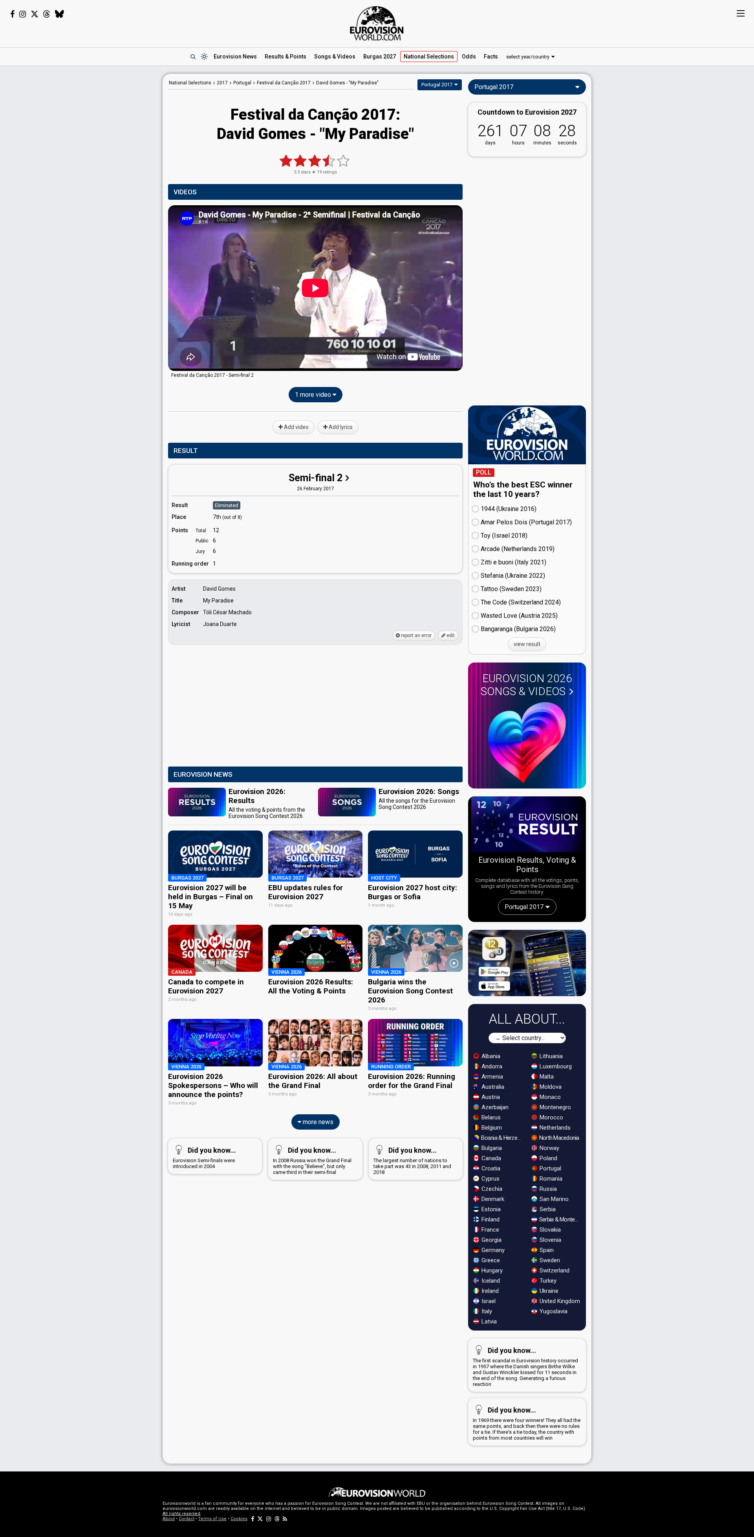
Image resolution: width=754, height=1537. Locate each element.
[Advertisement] (100, 191)
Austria (490, 1097)
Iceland (490, 1280)
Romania (550, 1178)
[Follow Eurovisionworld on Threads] (47, 14)
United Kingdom (559, 1301)
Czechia (491, 1188)
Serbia (547, 1209)
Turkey (547, 1280)
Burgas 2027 (379, 56)
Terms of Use (212, 1518)
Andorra (491, 1066)
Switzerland (553, 1270)
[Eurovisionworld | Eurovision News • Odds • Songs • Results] (377, 23)
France (489, 1229)
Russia (547, 1188)
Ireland (489, 1290)
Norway (548, 1148)
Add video (296, 427)
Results (285, 56)
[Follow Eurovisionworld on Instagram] (22, 14)
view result (527, 644)
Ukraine (548, 1290)
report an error (416, 635)
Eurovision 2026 (526, 685)
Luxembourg (555, 1066)
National (429, 56)
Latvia (488, 1321)
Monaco (549, 1097)
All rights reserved (181, 1513)
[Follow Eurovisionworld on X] (34, 14)
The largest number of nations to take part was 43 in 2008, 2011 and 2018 (412, 1160)
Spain (546, 1250)
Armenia (491, 1076)
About (169, 1518)
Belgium (491, 1127)
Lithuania (550, 1056)
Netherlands (554, 1127)
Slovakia (549, 1229)
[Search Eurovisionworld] (192, 56)
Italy (486, 1311)
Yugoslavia (552, 1311)
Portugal (549, 1168)
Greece (490, 1260)
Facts (491, 56)
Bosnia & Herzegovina (502, 1137)
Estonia (490, 1209)
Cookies (239, 1518)
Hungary (491, 1270)
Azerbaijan (494, 1107)
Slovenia (549, 1239)
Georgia (490, 1239)
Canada (490, 1158)
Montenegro (554, 1107)
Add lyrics (340, 427)
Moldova (550, 1086)
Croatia (490, 1168)
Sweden (549, 1260)
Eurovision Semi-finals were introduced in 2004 (204, 1157)
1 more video (314, 394)
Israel (488, 1301)
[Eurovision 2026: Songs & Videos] (527, 742)
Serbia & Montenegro (560, 1219)
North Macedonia (558, 1137)
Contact (186, 1518)
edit (450, 635)
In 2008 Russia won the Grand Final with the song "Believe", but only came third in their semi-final (312, 1160)
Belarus (490, 1117)
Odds (469, 56)
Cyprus (490, 1178)
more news (317, 1122)
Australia (492, 1086)
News (235, 56)
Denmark (492, 1199)
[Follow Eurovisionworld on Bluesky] (59, 14)
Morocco (550, 1117)
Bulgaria (491, 1148)
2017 (222, 83)
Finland (490, 1219)
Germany (492, 1250)
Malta (546, 1076)
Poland (547, 1158)
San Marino (553, 1199)
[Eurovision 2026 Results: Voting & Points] (527, 825)
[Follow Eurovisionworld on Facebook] (12, 14)
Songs (334, 56)
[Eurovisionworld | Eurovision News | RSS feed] (285, 1518)
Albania (490, 1056)
